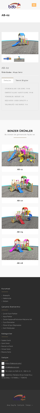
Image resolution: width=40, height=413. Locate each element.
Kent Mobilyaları (9, 328)
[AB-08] (20, 249)
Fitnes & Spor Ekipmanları (12, 325)
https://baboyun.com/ (13, 363)
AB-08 (20, 263)
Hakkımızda (7, 298)
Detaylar (7, 80)
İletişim (5, 301)
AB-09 (20, 232)
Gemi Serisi (5, 343)
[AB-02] (20, 43)
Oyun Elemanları (9, 322)
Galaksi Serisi (6, 340)
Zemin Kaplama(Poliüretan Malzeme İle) (17, 319)
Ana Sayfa (11, 405)
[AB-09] (20, 218)
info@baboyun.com (12, 367)
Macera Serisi (6, 352)
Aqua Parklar (7, 316)
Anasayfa (6, 295)
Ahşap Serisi (18, 72)
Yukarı (29, 405)
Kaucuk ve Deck (7, 346)
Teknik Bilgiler (22, 80)
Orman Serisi (5, 349)
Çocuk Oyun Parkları (10, 314)
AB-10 (20, 201)
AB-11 (20, 169)
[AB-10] (20, 186)
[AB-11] (20, 155)
